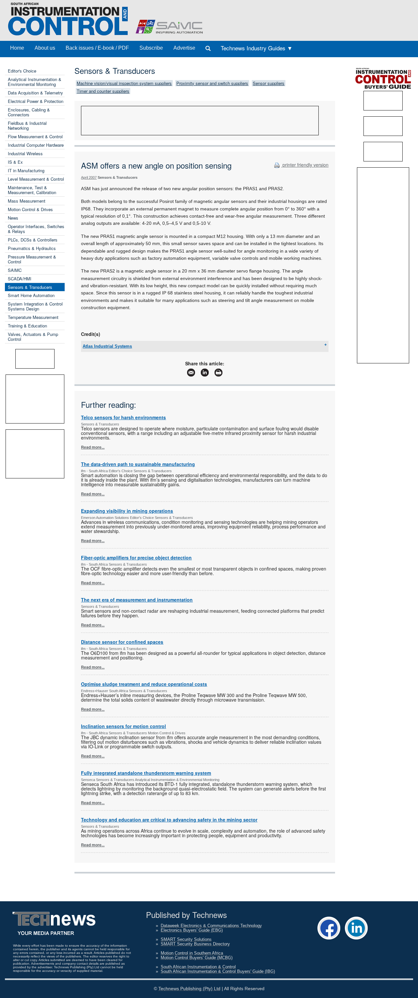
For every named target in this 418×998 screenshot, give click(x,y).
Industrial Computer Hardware (36, 145)
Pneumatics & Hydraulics (32, 248)
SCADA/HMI (19, 278)
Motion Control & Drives (30, 209)
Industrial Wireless (25, 153)
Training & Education (27, 326)
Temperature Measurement (33, 317)
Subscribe (151, 48)
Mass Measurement (26, 201)
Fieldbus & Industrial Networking (27, 125)
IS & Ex (15, 162)
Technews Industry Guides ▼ (257, 48)
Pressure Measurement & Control (32, 259)
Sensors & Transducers (30, 287)
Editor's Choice (22, 71)
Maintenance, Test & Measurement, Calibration (32, 189)
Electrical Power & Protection (35, 101)
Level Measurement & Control (36, 179)
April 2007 (89, 177)
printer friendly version (305, 164)
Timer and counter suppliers (103, 91)
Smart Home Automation (31, 295)
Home (17, 48)
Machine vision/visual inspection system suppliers (124, 83)
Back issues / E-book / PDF (97, 48)
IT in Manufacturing (26, 170)
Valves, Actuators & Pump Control (33, 336)
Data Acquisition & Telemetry (35, 93)
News (13, 218)
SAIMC (15, 270)
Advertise (184, 48)
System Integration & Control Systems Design (35, 306)
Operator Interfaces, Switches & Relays (36, 228)
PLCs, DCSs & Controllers (32, 240)
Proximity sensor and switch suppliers (212, 83)
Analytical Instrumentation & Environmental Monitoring (34, 81)
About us (45, 48)
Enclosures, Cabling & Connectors (29, 112)
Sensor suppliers (268, 83)
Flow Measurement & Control (35, 136)
